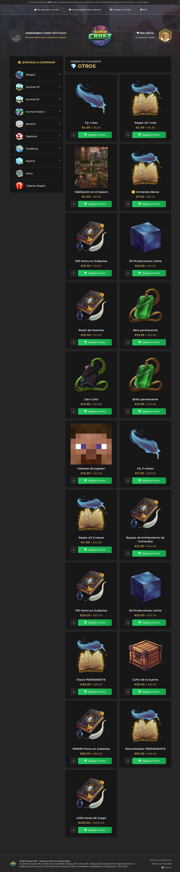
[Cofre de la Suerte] (145, 655)
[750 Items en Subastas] (91, 586)
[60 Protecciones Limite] (145, 586)
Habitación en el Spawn (91, 192)
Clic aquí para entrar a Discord (86, 9)
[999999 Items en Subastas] (91, 724)
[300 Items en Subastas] (91, 236)
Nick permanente (145, 330)
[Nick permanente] (145, 305)
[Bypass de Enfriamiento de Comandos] (145, 513)
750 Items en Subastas (91, 610)
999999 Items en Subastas (91, 748)
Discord (167, 867)
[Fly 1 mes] (91, 98)
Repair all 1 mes (145, 122)
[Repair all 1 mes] (145, 98)
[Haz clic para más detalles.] (74, 135)
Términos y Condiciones (160, 860)
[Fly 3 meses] (145, 444)
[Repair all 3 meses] (91, 513)
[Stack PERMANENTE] (91, 655)
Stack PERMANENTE (91, 679)
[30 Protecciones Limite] (145, 236)
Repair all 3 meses (91, 537)
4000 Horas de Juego (91, 818)
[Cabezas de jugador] (91, 444)
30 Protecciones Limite (145, 261)
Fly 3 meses (145, 468)
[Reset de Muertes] (91, 305)
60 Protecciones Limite (145, 610)
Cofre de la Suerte (145, 679)
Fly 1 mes (91, 122)
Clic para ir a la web (121, 9)
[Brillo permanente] (145, 374)
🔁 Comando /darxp (145, 192)
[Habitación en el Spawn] (91, 167)
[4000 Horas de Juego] (91, 793)
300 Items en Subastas (91, 261)
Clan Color (91, 399)
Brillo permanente (145, 399)
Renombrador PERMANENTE (145, 748)
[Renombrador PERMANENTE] (145, 724)
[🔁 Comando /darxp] (145, 167)
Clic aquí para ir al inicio (48, 9)
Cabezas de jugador (91, 468)
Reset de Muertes (91, 330)
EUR (145, 9)
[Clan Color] (91, 374)
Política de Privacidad (161, 864)
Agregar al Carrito (97, 135)
